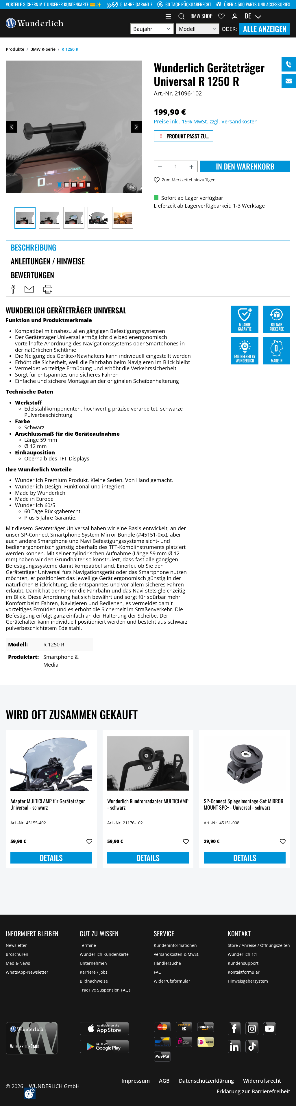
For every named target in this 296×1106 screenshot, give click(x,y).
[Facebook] (234, 1028)
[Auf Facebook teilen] (13, 289)
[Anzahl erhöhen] (192, 166)
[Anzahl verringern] (160, 166)
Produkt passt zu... (187, 136)
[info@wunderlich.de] (289, 81)
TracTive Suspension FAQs (105, 990)
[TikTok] (251, 1046)
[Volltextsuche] (181, 15)
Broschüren (17, 954)
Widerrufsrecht (262, 1080)
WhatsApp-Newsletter (27, 972)
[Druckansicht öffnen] (47, 289)
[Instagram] (251, 1028)
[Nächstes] (136, 127)
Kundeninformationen (175, 945)
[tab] (148, 247)
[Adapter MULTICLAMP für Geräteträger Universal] (51, 763)
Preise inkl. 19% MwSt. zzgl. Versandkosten (206, 121)
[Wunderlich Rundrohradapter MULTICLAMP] (148, 763)
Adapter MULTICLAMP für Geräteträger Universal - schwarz (47, 804)
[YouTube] (269, 1028)
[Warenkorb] (286, 15)
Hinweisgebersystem (248, 981)
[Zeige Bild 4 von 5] (81, 185)
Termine (88, 945)
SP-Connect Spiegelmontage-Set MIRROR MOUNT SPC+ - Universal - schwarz (243, 804)
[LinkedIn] (234, 1046)
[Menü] (168, 16)
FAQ (158, 972)
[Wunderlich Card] (32, 1038)
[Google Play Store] (104, 1046)
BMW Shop (201, 16)
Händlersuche (167, 963)
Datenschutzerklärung (206, 1080)
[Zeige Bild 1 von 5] (59, 185)
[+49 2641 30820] (289, 64)
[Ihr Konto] (234, 15)
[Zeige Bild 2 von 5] (67, 185)
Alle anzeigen (264, 28)
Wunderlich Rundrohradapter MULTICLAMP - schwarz (147, 804)
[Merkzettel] (221, 15)
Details (51, 857)
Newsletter (16, 945)
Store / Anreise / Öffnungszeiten (259, 945)
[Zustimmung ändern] (29, 1093)
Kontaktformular (244, 972)
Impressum (135, 1080)
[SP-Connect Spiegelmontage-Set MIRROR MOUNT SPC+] (245, 763)
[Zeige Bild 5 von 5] (88, 185)
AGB (164, 1080)
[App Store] (104, 1028)
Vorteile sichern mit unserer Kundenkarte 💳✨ (53, 4)
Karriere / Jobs (94, 972)
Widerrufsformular (172, 981)
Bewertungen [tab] (32, 275)
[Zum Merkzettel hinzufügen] (89, 841)
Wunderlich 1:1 (242, 954)
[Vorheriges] (11, 127)
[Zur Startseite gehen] (35, 22)
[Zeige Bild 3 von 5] (74, 185)
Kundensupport (243, 963)
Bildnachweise (94, 981)
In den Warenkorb (245, 166)
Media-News (18, 963)
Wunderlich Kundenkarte (104, 954)
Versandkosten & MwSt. (176, 954)
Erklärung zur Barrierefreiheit (253, 1091)
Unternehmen (93, 963)
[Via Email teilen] (29, 289)
